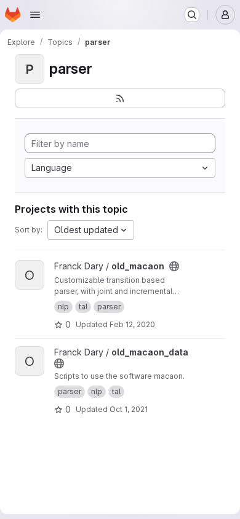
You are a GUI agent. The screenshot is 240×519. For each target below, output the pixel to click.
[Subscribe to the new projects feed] (120, 98)
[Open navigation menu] (35, 15)
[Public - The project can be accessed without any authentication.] (174, 266)
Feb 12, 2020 (132, 324)
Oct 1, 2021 (129, 409)
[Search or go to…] (192, 14)
